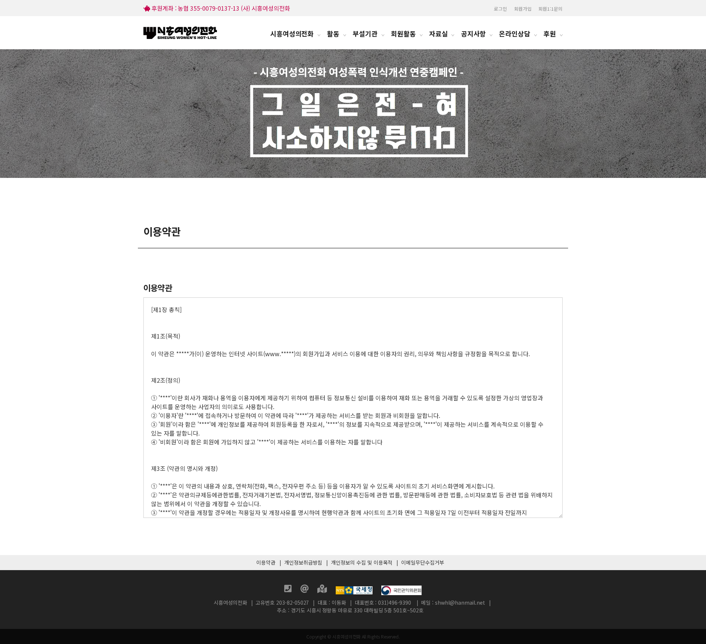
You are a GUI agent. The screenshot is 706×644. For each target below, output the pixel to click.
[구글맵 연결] (323, 589)
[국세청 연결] (355, 589)
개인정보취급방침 (303, 562)
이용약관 (265, 562)
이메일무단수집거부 (422, 562)
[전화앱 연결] (289, 589)
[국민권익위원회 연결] (401, 589)
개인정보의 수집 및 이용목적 (361, 562)
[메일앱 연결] (305, 589)
